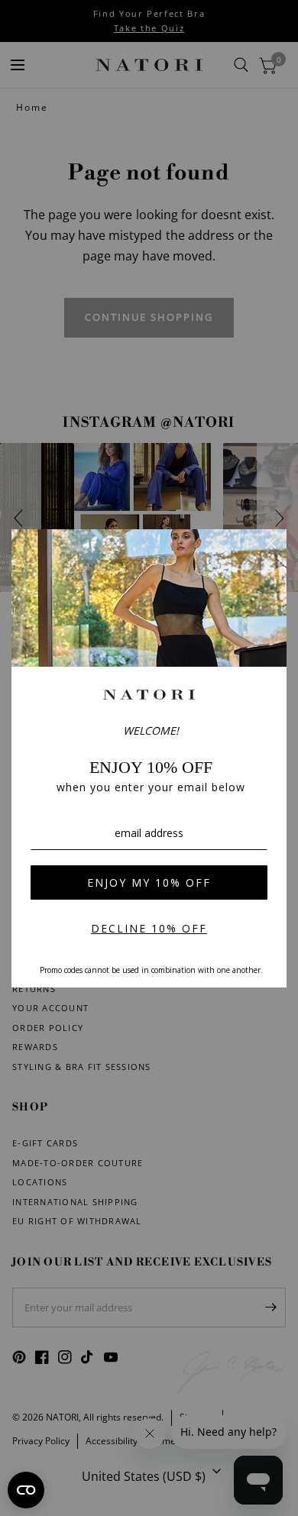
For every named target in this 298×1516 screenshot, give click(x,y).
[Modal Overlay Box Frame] (149, 758)
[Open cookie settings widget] (26, 1490)
